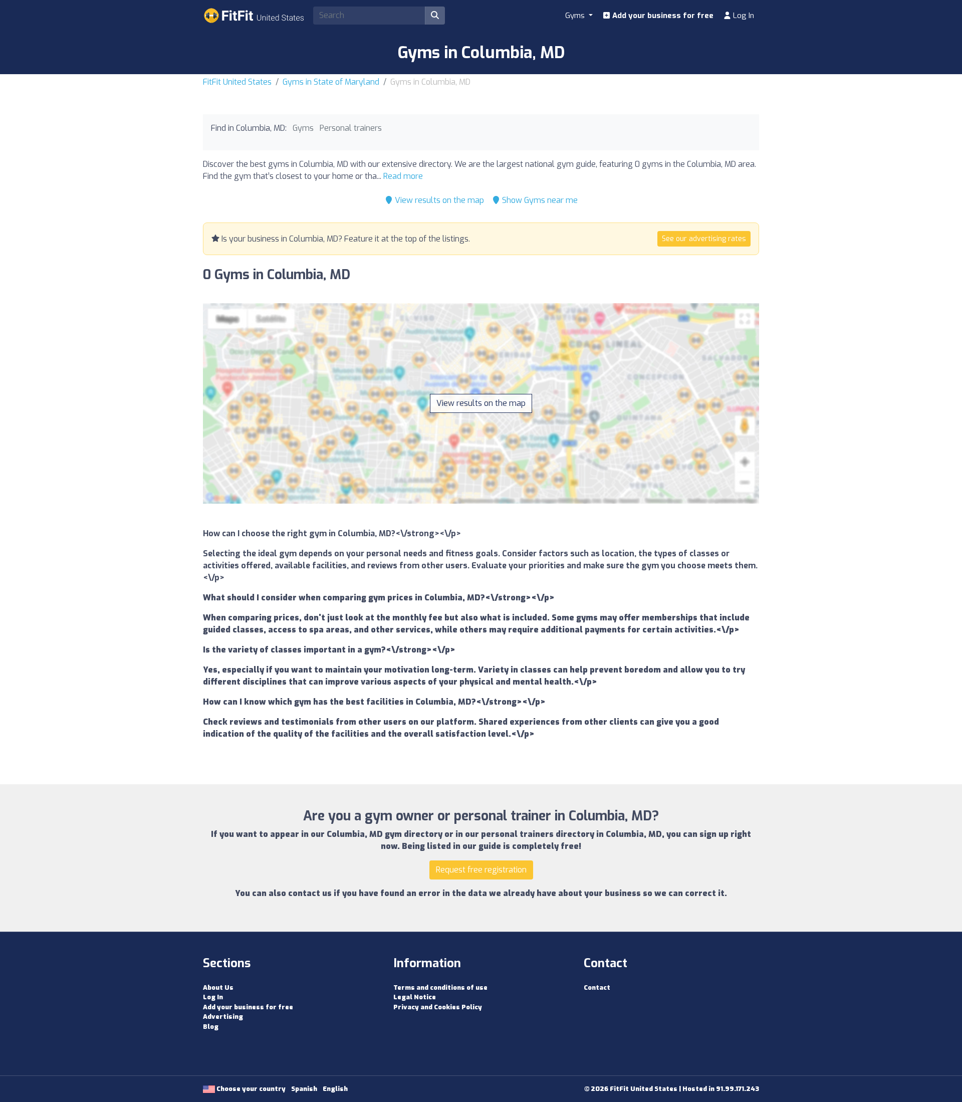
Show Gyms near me (539, 200)
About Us (218, 987)
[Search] (435, 16)
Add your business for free (661, 16)
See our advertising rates (704, 239)
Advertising (223, 1016)
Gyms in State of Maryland (331, 82)
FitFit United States (237, 82)
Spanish (304, 1088)
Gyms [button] (576, 16)
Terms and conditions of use (440, 987)
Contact (597, 987)
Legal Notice (414, 997)
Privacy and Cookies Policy (437, 1007)
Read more (403, 176)
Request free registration (481, 869)
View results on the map (438, 200)
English (335, 1088)
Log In (742, 16)
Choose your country (250, 1088)
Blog (210, 1026)
